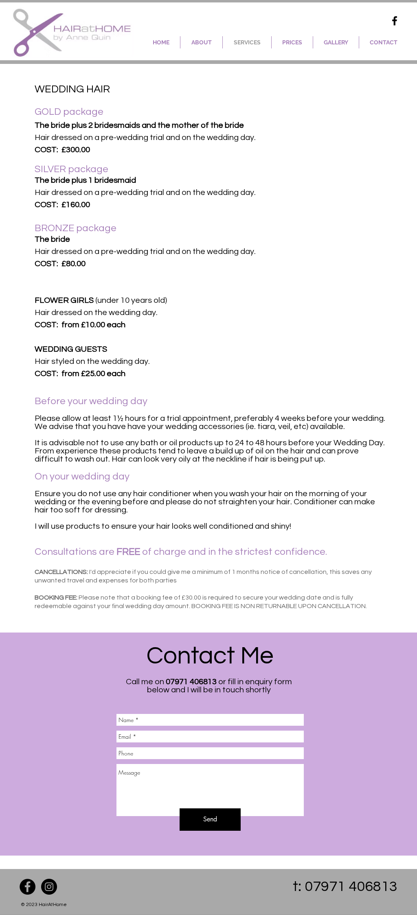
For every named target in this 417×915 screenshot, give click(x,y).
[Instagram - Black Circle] (49, 887)
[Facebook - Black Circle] (27, 887)
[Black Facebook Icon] (394, 21)
